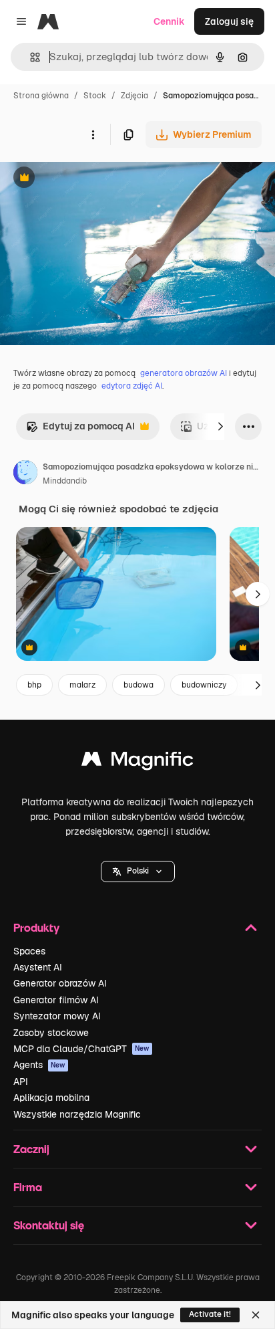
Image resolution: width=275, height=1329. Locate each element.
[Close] (256, 1315)
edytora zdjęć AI (131, 386)
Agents (39, 1065)
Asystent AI (37, 967)
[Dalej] (220, 426)
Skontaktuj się (48, 1225)
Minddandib (65, 481)
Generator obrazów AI (60, 983)
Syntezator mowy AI (57, 1016)
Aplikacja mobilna (51, 1098)
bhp (34, 685)
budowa (138, 685)
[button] (138, 871)
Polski (138, 870)
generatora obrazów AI (183, 373)
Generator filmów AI (56, 1000)
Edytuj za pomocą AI (80, 429)
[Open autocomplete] (29, 57)
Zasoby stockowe (51, 1033)
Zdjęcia (134, 95)
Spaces (29, 951)
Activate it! (210, 1314)
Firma (27, 1187)
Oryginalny (92, 179)
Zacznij (31, 1149)
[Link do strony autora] (25, 474)
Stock (94, 95)
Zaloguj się (229, 21)
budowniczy (204, 685)
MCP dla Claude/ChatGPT (81, 1049)
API (20, 1082)
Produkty (36, 927)
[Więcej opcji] (92, 134)
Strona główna (41, 95)
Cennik (169, 21)
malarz (82, 685)
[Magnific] (137, 762)
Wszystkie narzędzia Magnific (77, 1114)
